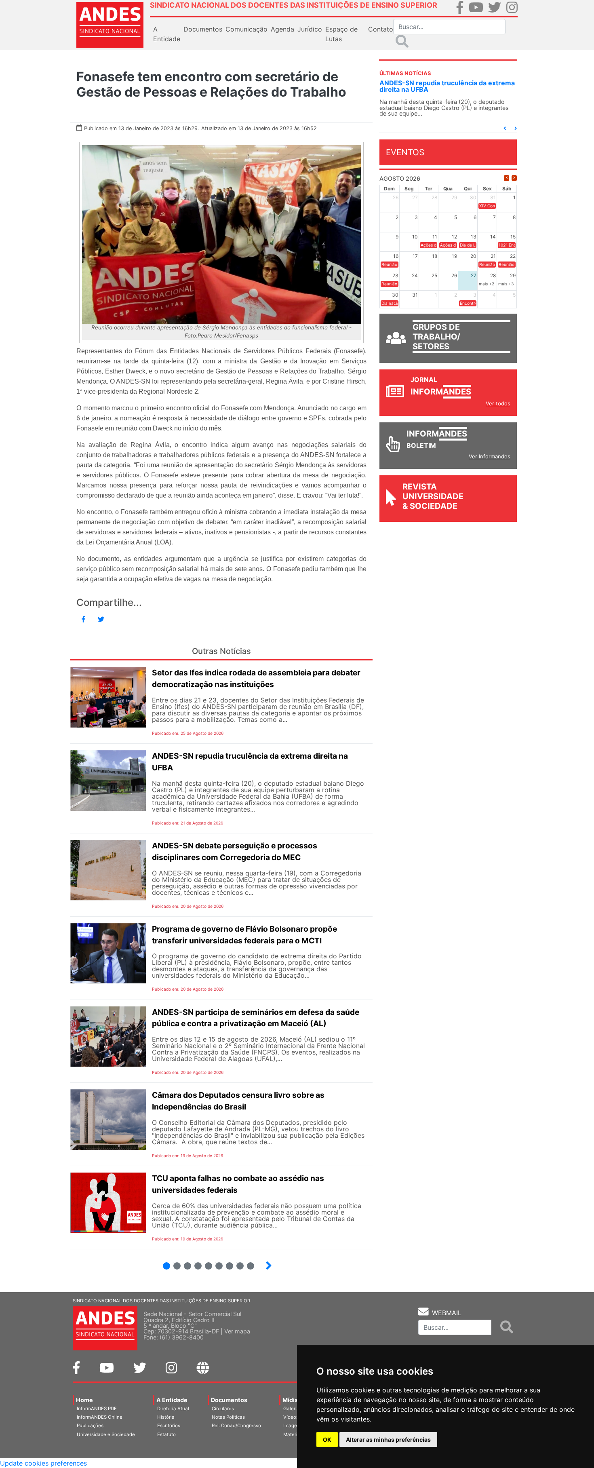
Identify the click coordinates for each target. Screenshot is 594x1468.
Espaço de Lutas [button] (341, 34)
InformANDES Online (99, 1417)
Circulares (223, 1408)
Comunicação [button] (246, 29)
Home (84, 1399)
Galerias (292, 1408)
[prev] (506, 178)
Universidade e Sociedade (106, 1434)
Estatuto (166, 1434)
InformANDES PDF (97, 1408)
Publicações (90, 1425)
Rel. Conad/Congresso (236, 1425)
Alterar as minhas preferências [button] (388, 1439)
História (166, 1417)
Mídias (291, 1399)
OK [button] (327, 1439)
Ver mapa (237, 1331)
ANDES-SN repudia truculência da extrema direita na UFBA (447, 86)
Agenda (282, 29)
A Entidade (171, 1399)
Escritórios (168, 1425)
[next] (514, 178)
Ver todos (498, 403)
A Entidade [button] (166, 34)
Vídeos (291, 1417)
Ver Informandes (489, 456)
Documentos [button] (202, 29)
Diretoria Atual (173, 1408)
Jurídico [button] (309, 29)
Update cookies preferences (43, 1463)
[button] (504, 128)
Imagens (292, 1425)
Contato (380, 29)
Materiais (293, 1434)
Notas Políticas (228, 1417)
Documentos (229, 1399)
